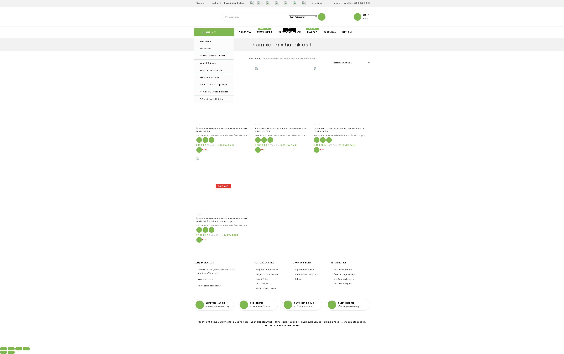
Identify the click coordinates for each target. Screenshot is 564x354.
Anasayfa (245, 31)
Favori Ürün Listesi (234, 3)
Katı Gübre (205, 41)
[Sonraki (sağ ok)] (11, 352)
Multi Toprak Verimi (266, 288)
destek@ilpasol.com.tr (209, 285)
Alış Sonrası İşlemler (344, 279)
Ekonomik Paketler (210, 77)
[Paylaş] (11, 348)
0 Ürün (366, 18)
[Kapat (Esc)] (3, 348)
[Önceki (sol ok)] (3, 352)
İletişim (347, 31)
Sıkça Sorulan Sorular (267, 274)
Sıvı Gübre (205, 48)
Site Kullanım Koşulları (306, 274)
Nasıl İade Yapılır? (343, 283)
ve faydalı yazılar (289, 31)
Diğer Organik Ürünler (211, 99)
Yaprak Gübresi (208, 63)
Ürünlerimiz (264, 31)
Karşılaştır (211, 140)
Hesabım (214, 3)
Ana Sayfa (254, 58)
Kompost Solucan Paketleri (214, 91)
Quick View (199, 150)
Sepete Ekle (199, 140)
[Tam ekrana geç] (18, 348)
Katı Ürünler (262, 279)
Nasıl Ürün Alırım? (343, 269)
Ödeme (200, 3)
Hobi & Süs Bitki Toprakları (214, 84)
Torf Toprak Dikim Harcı (212, 70)
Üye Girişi (317, 3)
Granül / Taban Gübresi (212, 55)
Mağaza (312, 31)
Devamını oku (199, 230)
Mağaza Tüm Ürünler (267, 269)
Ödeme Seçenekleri (344, 274)
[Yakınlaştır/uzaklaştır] (26, 348)
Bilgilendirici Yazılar (305, 269)
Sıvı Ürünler (262, 283)
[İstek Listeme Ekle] (205, 140)
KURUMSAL (330, 31)
